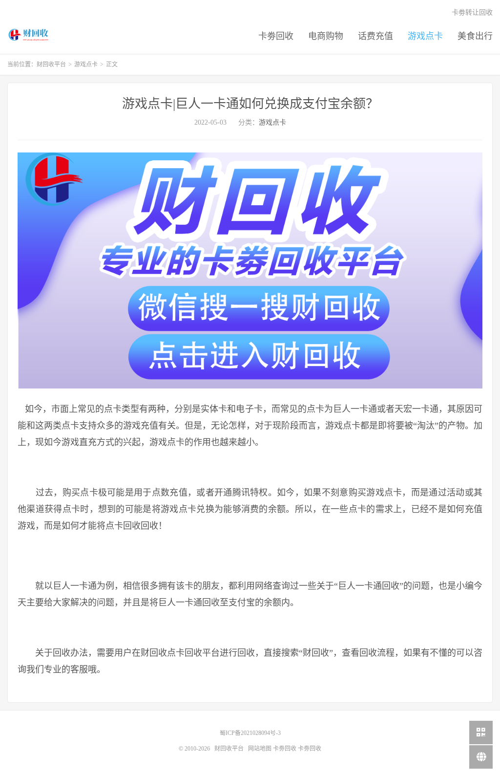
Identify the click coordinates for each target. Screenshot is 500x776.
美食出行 (475, 36)
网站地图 (259, 748)
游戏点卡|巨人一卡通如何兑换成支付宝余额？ (250, 104)
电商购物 (325, 36)
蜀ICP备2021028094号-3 (250, 733)
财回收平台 (29, 35)
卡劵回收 (275, 36)
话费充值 (375, 36)
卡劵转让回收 (472, 12)
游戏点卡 (425, 36)
